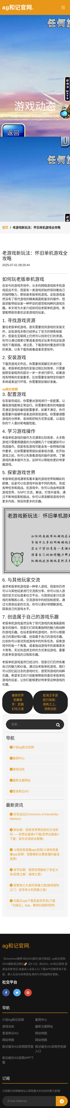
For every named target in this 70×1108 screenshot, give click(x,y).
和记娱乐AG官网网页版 (17, 1046)
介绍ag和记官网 (23, 747)
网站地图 (41, 1033)
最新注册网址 (22, 780)
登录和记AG (21, 791)
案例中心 (19, 758)
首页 (5, 227)
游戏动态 (19, 769)
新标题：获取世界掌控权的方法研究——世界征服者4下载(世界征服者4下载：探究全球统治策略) (34, 834)
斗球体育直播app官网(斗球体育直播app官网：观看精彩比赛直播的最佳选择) (35, 854)
